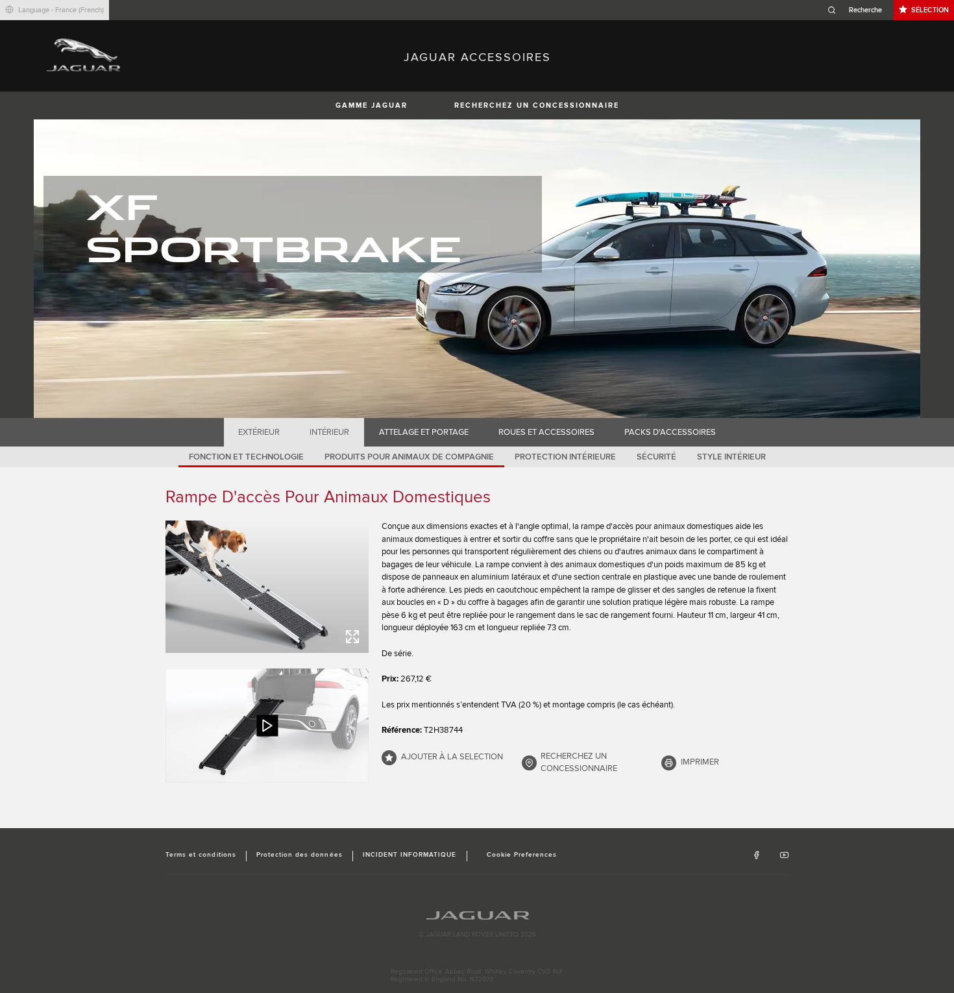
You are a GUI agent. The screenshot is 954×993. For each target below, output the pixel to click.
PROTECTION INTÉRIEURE (565, 457)
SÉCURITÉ (656, 457)
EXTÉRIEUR (259, 432)
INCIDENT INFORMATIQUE (410, 855)
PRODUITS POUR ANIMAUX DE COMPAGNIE (409, 457)
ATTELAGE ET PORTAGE (424, 432)
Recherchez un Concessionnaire (536, 105)
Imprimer (700, 762)
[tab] (259, 432)
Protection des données (299, 855)
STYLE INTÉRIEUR (731, 457)
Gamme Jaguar (372, 105)
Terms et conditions (200, 855)
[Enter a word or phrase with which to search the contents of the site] (859, 10)
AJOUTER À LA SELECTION (452, 757)
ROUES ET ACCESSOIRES (546, 432)
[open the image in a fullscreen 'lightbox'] (267, 587)
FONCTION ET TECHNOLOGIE (246, 457)
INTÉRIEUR (329, 432)
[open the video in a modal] (267, 725)
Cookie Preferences (522, 855)
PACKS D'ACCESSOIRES (670, 432)
